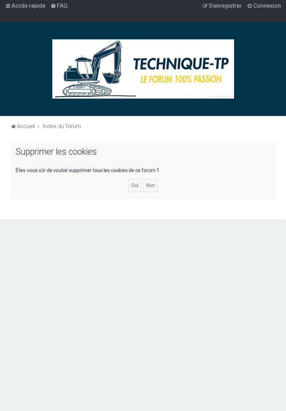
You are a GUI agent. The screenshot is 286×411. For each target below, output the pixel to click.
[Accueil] (143, 69)
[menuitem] (59, 5)
